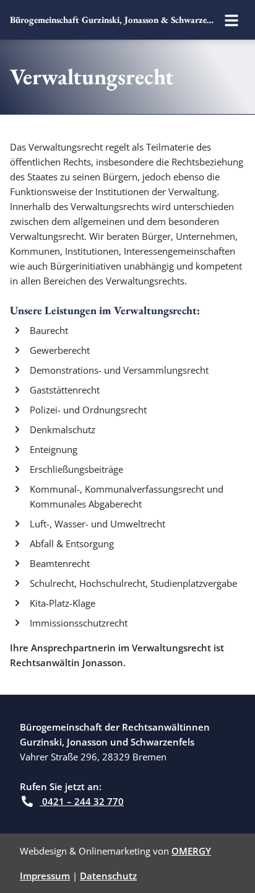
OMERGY (191, 851)
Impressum (45, 875)
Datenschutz (108, 875)
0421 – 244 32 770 (82, 801)
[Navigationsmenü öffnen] (231, 20)
